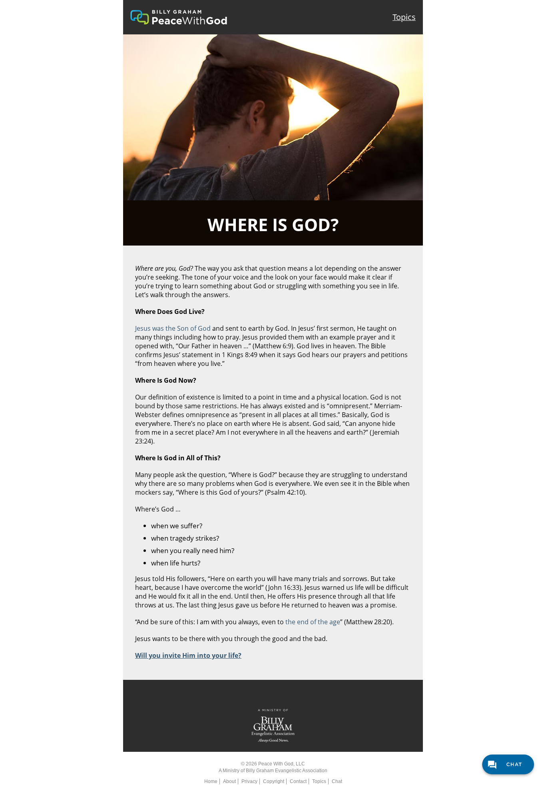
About (229, 781)
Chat (337, 781)
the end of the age (312, 621)
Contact (298, 781)
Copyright (273, 781)
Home (210, 781)
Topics (404, 17)
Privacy (249, 781)
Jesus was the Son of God (173, 328)
